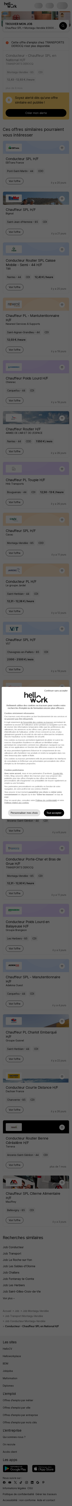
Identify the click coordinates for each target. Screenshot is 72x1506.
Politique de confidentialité (46, 800)
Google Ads (58, 773)
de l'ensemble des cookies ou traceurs (37, 722)
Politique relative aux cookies (16, 803)
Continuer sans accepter (56, 691)
